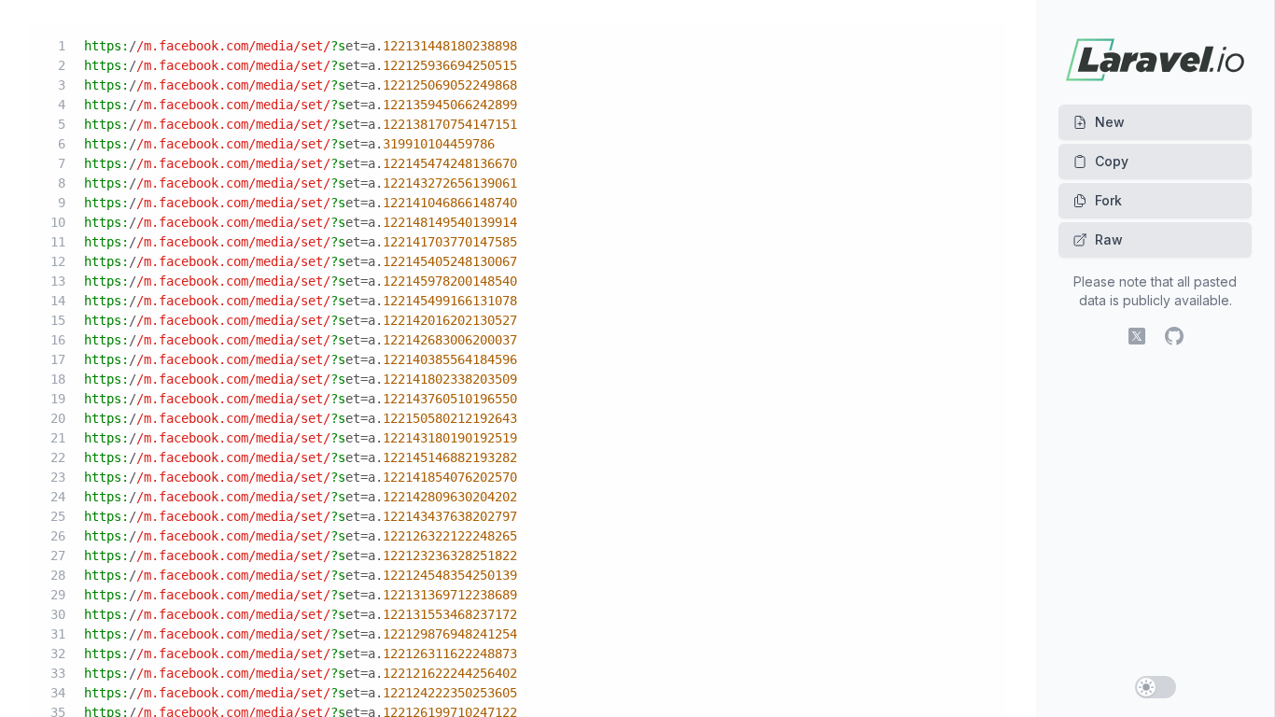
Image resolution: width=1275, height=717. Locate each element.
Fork (1108, 200)
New (1110, 122)
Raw (1109, 239)
